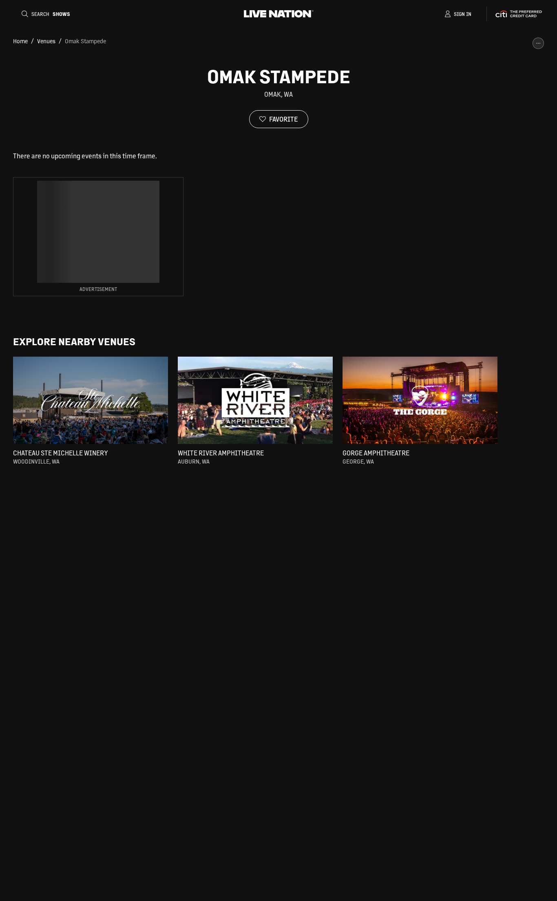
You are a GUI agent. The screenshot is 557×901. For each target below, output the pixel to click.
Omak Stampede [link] (85, 40)
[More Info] (538, 43)
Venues (46, 40)
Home (20, 40)
